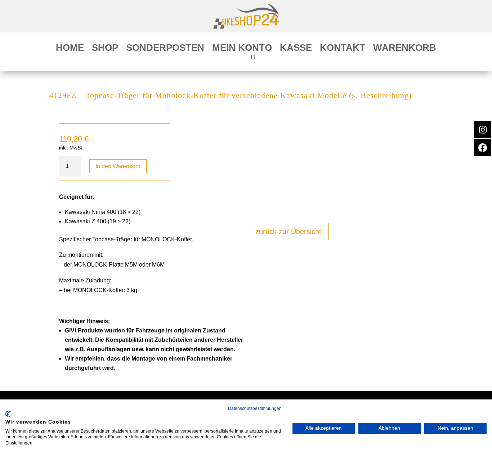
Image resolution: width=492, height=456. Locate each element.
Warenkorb (404, 49)
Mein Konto (242, 49)
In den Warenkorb (117, 166)
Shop (105, 49)
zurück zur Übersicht (288, 232)
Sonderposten (165, 49)
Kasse (296, 49)
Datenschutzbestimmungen (255, 408)
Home (70, 49)
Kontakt (342, 49)
